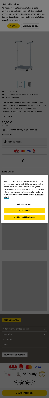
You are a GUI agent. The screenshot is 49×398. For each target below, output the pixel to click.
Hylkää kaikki (24, 211)
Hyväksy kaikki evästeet (24, 217)
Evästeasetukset (24, 204)
